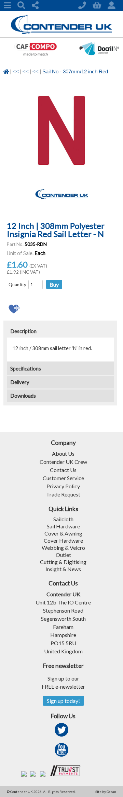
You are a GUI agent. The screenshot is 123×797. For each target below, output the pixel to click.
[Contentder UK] (61, 32)
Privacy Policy (63, 486)
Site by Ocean (105, 792)
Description (23, 331)
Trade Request (63, 494)
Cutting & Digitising (63, 562)
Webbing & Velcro (63, 547)
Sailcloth (63, 519)
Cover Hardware (63, 540)
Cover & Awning (63, 533)
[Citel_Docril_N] (99, 57)
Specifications (25, 369)
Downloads (23, 396)
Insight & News (63, 569)
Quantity (17, 284)
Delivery (19, 382)
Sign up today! (63, 701)
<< (16, 71)
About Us (63, 453)
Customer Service (63, 478)
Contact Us (63, 470)
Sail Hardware (63, 526)
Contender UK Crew (63, 461)
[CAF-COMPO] (35, 57)
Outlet (63, 554)
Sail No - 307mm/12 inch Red (75, 71)
